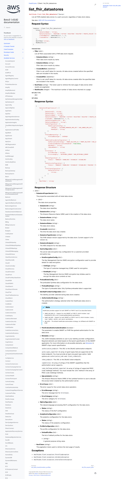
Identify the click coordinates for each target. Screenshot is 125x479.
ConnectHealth (9, 375)
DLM (6, 434)
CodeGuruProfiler (10, 324)
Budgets (7, 230)
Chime (7, 239)
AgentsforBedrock (10, 200)
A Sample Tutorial (9, 46)
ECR (6, 472)
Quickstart (7, 43)
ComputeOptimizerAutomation (14, 354)
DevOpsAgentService (11, 422)
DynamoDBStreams (11, 460)
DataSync (8, 405)
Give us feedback (9, 39)
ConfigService (9, 358)
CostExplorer (9, 233)
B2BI (6, 165)
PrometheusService (11, 84)
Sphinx (36, 473)
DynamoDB (8, 457)
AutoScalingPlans (10, 162)
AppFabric (8, 110)
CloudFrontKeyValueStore (12, 277)
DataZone (8, 408)
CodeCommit (9, 310)
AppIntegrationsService (12, 116)
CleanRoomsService (11, 257)
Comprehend (9, 345)
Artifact (7, 150)
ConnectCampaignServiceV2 (13, 370)
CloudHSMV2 (9, 283)
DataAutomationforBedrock (13, 211)
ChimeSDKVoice (10, 254)
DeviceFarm (8, 419)
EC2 (6, 466)
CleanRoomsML (10, 260)
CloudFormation (10, 271)
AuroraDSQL (9, 454)
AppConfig (8, 105)
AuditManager (9, 156)
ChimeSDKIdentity (10, 242)
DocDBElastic (9, 443)
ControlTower (9, 384)
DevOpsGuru (9, 425)
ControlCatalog (9, 381)
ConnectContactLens (11, 364)
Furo (49, 473)
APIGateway (9, 96)
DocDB (7, 440)
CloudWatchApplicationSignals (14, 126)
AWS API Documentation (46, 20)
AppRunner (8, 135)
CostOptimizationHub (11, 387)
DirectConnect (9, 428)
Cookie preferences (45, 475)
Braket (7, 228)
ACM (6, 70)
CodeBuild (8, 304)
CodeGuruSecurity (10, 321)
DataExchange (9, 399)
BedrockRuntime (10, 219)
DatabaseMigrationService (13, 437)
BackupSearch (9, 173)
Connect (7, 361)
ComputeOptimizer (11, 350)
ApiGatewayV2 (9, 102)
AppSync (8, 141)
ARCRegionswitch (10, 144)
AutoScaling (8, 159)
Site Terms (36, 475)
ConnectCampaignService (13, 367)
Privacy (31, 475)
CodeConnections (10, 312)
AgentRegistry (9, 75)
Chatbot (7, 236)
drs (6, 446)
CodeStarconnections (11, 330)
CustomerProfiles (10, 393)
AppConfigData (10, 108)
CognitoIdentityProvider (12, 339)
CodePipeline (9, 327)
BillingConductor (10, 225)
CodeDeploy (9, 315)
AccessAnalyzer (10, 61)
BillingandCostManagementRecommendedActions (14, 193)
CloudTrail (8, 292)
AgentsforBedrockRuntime (13, 203)
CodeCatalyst (9, 307)
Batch (7, 176)
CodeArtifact (9, 301)
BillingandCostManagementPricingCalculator (14, 189)
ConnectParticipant (11, 378)
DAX (6, 410)
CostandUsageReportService (14, 390)
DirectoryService (10, 449)
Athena (7, 153)
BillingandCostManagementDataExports (14, 184)
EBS (6, 463)
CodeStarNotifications (11, 333)
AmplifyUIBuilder (10, 93)
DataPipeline (9, 402)
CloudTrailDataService (12, 295)
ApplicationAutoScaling (12, 119)
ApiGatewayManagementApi (13, 99)
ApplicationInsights (11, 122)
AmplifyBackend (10, 90)
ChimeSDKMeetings (11, 248)
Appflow (7, 113)
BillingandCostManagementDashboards (14, 180)
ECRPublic (8, 475)
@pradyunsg (44, 473)
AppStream (8, 138)
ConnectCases (9, 372)
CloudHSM (8, 280)
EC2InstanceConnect (11, 469)
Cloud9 (7, 263)
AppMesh (8, 132)
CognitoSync (9, 342)
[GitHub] (95, 473)
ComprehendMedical (11, 348)
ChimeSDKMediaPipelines (13, 245)
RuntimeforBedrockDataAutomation (13, 215)
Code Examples (8, 49)
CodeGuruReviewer (11, 318)
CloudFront (8, 274)
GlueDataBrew (9, 396)
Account (7, 64)
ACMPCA (8, 72)
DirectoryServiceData (11, 451)
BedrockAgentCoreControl (13, 209)
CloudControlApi (10, 266)
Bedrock (7, 197)
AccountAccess (10, 67)
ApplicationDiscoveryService (13, 431)
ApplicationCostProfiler (12, 130)
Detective (8, 416)
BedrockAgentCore (11, 206)
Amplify (7, 87)
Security (6, 55)
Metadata (89, 343)
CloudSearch (9, 286)
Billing (7, 222)
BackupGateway (10, 170)
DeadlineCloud (9, 413)
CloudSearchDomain (11, 289)
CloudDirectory (9, 269)
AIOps (7, 81)
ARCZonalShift (9, 147)
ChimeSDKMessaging (11, 251)
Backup (7, 168)
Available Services (9, 58)
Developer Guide (9, 52)
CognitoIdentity (10, 336)
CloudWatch (9, 298)
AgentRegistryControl (11, 78)
